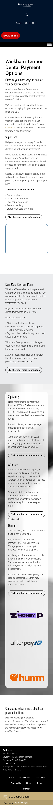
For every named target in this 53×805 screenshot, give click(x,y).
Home (11, 777)
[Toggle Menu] (49, 44)
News (28, 783)
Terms (39, 783)
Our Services (25, 777)
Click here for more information (24, 217)
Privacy (26, 789)
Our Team (40, 777)
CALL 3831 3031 (26, 23)
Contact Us (16, 783)
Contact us (10, 127)
